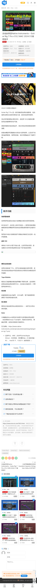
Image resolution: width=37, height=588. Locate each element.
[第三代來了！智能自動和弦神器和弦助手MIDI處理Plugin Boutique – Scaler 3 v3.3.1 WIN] (27, 482)
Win (22, 489)
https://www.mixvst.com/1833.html (14, 423)
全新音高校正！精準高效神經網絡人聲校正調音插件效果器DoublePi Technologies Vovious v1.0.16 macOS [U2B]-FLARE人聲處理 (9, 539)
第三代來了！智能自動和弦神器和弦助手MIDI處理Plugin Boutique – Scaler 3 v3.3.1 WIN (27, 493)
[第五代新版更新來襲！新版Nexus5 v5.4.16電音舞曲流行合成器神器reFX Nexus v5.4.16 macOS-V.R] (9, 482)
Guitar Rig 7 (14, 450)
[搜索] (28, 3)
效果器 (24, 42)
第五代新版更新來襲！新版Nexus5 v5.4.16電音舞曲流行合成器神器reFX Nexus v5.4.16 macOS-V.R (9, 493)
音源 (8, 489)
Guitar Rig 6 (5, 450)
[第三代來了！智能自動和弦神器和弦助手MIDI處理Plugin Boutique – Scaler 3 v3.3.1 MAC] (9, 505)
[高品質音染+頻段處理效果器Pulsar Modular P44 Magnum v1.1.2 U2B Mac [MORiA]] (27, 528)
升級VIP (22, 60)
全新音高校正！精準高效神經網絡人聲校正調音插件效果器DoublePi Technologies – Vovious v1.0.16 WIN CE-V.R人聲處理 (27, 516)
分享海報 (33, 458)
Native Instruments (24, 450)
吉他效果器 (5, 453)
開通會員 (24, 576)
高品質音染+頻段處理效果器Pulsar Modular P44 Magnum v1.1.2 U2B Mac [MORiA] (27, 539)
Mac (20, 42)
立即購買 (18, 64)
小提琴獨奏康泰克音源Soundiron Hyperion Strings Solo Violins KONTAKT (27, 466)
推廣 (30, 42)
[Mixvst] (4, 3)
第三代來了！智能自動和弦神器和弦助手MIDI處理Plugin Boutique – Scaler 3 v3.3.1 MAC (9, 516)
